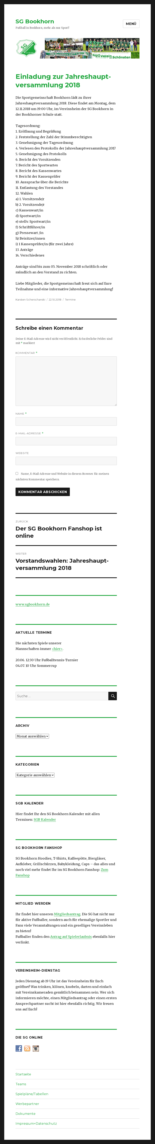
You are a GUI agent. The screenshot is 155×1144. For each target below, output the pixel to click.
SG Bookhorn (35, 21)
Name (21, 413)
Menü (131, 24)
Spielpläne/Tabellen (32, 1094)
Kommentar (27, 353)
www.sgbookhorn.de (33, 604)
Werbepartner (27, 1104)
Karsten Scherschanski (30, 299)
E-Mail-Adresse (30, 433)
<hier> (57, 649)
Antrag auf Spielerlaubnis (71, 937)
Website (22, 453)
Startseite (23, 1074)
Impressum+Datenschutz (36, 1123)
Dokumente (26, 1114)
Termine (70, 299)
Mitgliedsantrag (67, 914)
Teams (21, 1084)
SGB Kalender (45, 820)
